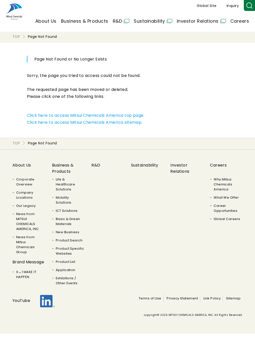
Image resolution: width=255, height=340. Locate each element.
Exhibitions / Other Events (67, 280)
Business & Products (84, 21)
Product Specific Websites (70, 251)
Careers (239, 21)
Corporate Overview (25, 182)
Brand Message (28, 262)
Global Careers (227, 219)
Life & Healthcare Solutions (65, 184)
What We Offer (226, 197)
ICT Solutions (67, 210)
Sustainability (149, 21)
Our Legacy (26, 205)
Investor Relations (198, 21)
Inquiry (233, 5)
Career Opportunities (225, 208)
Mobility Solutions (63, 200)
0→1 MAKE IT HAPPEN (26, 274)
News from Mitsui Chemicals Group (25, 244)
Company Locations (24, 195)
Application (65, 270)
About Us (46, 21)
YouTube (21, 300)
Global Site (206, 5)
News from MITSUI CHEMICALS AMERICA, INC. (28, 221)
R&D (117, 21)
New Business (67, 232)
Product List (65, 261)
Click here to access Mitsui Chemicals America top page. (85, 115)
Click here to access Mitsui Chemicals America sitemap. (84, 122)
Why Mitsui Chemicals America (223, 184)
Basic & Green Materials (68, 221)
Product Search (69, 240)
